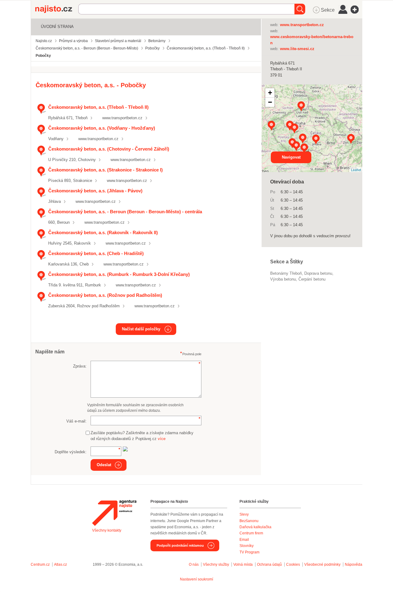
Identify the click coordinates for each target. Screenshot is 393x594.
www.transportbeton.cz (122, 118)
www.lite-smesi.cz (297, 48)
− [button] (270, 102)
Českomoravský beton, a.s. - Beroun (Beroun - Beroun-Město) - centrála (125, 211)
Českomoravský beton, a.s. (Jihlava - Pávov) (95, 190)
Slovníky (246, 546)
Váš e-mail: (76, 421)
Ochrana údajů (269, 564)
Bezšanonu (249, 521)
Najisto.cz (56, 9)
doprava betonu (318, 273)
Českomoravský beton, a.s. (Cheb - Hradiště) (96, 253)
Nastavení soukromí (196, 579)
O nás (194, 564)
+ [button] (270, 92)
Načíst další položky (141, 329)
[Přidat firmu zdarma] (356, 9)
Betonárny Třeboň (286, 273)
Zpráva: (80, 366)
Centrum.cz (40, 564)
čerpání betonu (311, 279)
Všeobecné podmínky (322, 564)
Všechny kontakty (106, 530)
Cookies (293, 564)
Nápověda (353, 564)
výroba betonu (283, 279)
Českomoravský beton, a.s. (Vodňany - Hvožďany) (101, 128)
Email (244, 539)
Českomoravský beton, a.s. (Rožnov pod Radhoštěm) (105, 295)
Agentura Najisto (114, 513)
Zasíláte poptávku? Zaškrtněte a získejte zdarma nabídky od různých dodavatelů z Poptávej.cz (142, 436)
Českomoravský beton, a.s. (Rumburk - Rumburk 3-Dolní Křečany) (119, 274)
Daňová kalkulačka (255, 527)
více (161, 438)
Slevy (244, 514)
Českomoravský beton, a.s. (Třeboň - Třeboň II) (98, 107)
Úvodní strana (57, 26)
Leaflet (356, 169)
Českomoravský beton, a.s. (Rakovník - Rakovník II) (103, 232)
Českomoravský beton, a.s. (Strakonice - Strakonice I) (105, 169)
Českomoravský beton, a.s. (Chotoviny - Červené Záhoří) (108, 148)
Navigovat (291, 157)
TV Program (249, 552)
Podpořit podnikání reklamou (180, 545)
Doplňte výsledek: (71, 452)
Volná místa (243, 564)
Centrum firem (251, 533)
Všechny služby (216, 564)
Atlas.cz (60, 564)
